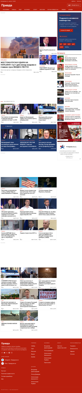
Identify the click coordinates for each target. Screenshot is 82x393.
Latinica (73, 1)
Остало (72, 354)
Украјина (72, 346)
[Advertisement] (29, 25)
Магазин (42, 9)
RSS (2, 379)
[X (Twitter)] (7, 352)
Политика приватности (7, 373)
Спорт (35, 9)
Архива (70, 9)
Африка (72, 351)
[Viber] (11, 352)
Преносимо (47, 362)
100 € (61, 47)
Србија (14, 9)
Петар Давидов (48, 350)
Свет (20, 9)
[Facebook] (2, 352)
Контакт (79, 1)
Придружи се (75, 5)
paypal (67, 47)
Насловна (6, 9)
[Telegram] (9, 352)
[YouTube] (4, 353)
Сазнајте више (65, 30)
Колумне (27, 9)
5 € (61, 44)
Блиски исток (74, 348)
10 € (65, 44)
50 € (73, 44)
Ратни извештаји (53, 9)
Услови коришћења (6, 376)
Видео (64, 9)
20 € (69, 44)
